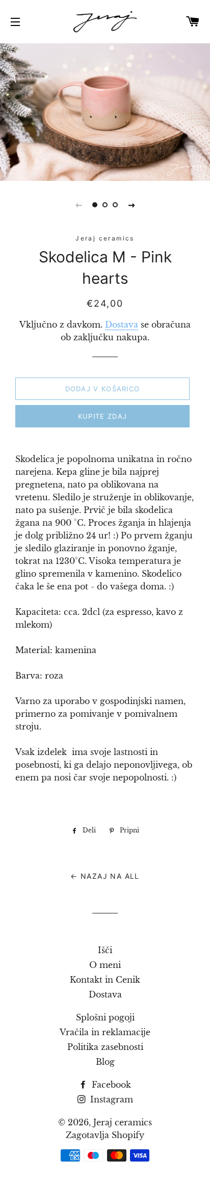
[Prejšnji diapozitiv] (78, 205)
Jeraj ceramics (122, 1122)
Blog (105, 1062)
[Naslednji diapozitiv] (131, 205)
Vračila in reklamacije (105, 1032)
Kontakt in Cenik (105, 980)
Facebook (110, 1085)
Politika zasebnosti (105, 1047)
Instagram (110, 1099)
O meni (105, 965)
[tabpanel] (105, 111)
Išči (105, 950)
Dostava (121, 324)
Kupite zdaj (102, 416)
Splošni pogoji (105, 1017)
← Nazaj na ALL (105, 876)
